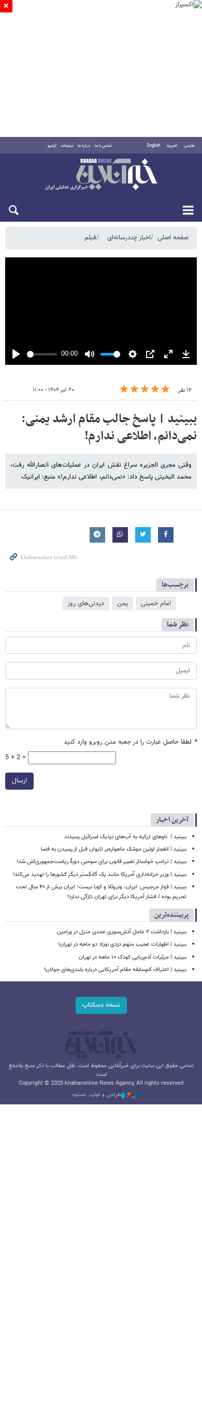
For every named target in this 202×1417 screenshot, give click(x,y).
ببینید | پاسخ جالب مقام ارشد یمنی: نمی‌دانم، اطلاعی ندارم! (109, 428)
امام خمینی (156, 603)
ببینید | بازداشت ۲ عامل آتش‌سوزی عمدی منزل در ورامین (121, 932)
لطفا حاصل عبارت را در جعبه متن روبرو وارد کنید (130, 742)
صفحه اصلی (173, 238)
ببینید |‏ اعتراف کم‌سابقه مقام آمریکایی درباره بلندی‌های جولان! (115, 969)
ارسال (19, 781)
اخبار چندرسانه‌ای (129, 238)
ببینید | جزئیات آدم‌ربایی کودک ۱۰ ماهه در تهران (132, 957)
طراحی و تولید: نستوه (97, 1095)
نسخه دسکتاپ (101, 1005)
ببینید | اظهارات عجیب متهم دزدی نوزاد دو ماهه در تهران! (122, 944)
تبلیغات (67, 146)
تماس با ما (103, 146)
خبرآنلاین (101, 175)
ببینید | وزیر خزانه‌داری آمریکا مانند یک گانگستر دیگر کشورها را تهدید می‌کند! (99, 874)
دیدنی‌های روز (85, 603)
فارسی (189, 146)
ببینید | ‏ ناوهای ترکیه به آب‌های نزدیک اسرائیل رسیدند (125, 837)
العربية (172, 146)
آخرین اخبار (172, 820)
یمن (122, 603)
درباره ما (84, 146)
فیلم (90, 238)
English (153, 146)
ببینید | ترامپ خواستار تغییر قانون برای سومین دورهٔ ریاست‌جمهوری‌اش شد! (101, 861)
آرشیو (52, 146)
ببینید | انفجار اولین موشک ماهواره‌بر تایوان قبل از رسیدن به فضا (113, 849)
